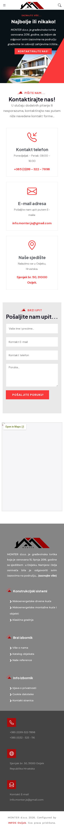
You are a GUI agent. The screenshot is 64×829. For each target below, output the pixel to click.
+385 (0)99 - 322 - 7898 (32, 169)
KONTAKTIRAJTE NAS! (33, 51)
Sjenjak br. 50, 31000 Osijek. (32, 280)
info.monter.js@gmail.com (32, 223)
